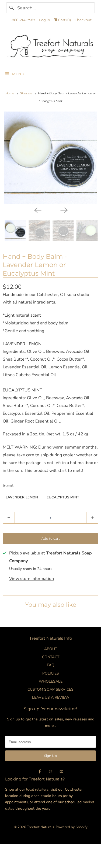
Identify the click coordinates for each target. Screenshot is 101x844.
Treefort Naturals (40, 827)
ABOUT (50, 648)
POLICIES (50, 673)
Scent (8, 485)
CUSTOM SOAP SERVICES (50, 689)
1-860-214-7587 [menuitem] (22, 20)
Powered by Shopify (72, 827)
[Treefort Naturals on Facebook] (39, 771)
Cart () (64, 20)
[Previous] (37, 210)
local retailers (37, 789)
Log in (44, 20)
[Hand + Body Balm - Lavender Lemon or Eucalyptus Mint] (50, 158)
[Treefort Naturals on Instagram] (50, 771)
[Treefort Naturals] (50, 47)
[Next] (64, 210)
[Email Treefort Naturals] (61, 771)
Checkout (83, 20)
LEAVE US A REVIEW (50, 697)
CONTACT (50, 657)
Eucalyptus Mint (63, 497)
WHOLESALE (50, 681)
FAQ (50, 665)
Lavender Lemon (22, 497)
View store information (31, 579)
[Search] (11, 7)
